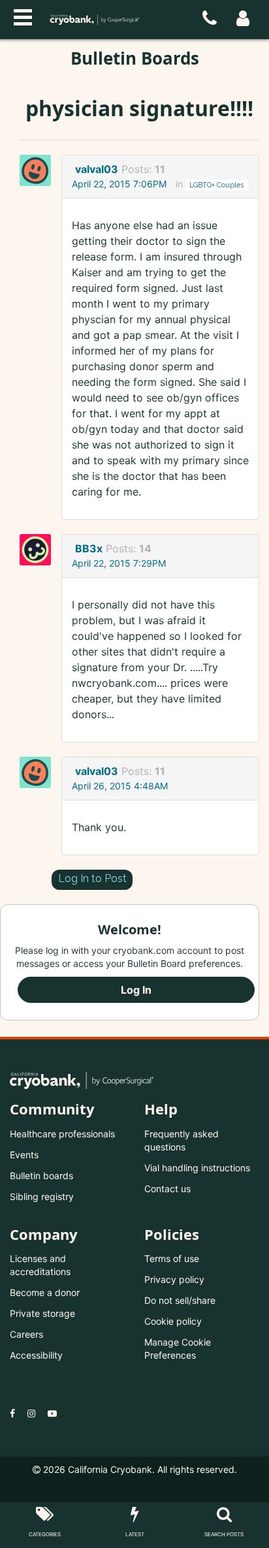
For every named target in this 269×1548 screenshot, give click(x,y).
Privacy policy (174, 1279)
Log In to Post (92, 878)
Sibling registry (42, 1196)
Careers (26, 1334)
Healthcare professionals (62, 1133)
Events (24, 1154)
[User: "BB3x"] (39, 549)
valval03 (96, 169)
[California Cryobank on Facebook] (12, 1413)
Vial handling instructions (197, 1167)
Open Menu (23, 16)
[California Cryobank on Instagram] (31, 1413)
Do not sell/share (179, 1300)
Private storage (42, 1313)
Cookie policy (173, 1321)
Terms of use (171, 1258)
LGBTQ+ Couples (216, 185)
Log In (136, 989)
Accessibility (36, 1355)
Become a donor (45, 1292)
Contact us (167, 1188)
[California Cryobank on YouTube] (52, 1413)
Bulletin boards (41, 1175)
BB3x (89, 548)
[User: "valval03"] (39, 170)
